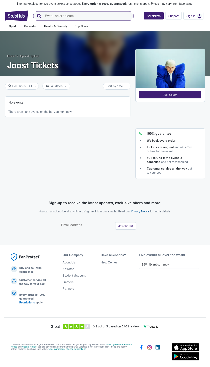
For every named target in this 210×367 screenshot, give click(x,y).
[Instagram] (149, 352)
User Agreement (114, 344)
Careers (68, 282)
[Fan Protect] (25, 257)
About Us (69, 262)
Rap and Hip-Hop (29, 56)
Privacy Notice (140, 211)
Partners (68, 288)
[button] (170, 94)
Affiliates (68, 268)
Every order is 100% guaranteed (116, 3)
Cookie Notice (29, 346)
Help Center (109, 262)
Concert (11, 56)
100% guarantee (158, 133)
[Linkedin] (157, 352)
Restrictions (27, 302)
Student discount (74, 275)
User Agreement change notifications (67, 348)
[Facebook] (141, 352)
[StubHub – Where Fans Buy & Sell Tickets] (16, 15)
